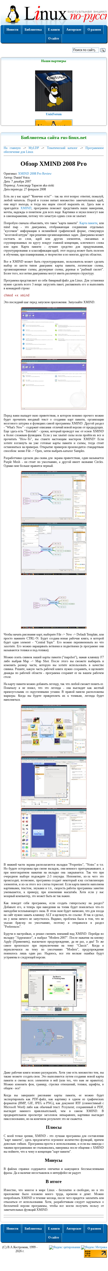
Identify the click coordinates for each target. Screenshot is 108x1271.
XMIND (25, 208)
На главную (12, 148)
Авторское (73, 29)
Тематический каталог (62, 148)
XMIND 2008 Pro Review (35, 173)
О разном (94, 29)
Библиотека (33, 29)
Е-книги (54, 29)
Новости (12, 29)
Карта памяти (88, 223)
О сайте (53, 38)
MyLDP (34, 148)
